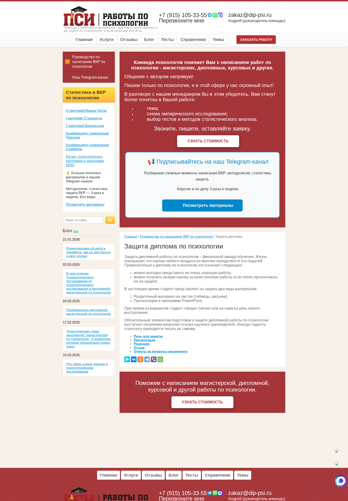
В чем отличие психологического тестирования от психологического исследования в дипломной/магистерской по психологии (88, 282)
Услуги (106, 39)
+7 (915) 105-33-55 (183, 15)
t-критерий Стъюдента (84, 118)
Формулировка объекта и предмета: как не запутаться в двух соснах (88, 252)
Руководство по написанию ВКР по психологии (176, 236)
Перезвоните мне (181, 20)
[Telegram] (147, 359)
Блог (149, 39)
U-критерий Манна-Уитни (86, 110)
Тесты (167, 39)
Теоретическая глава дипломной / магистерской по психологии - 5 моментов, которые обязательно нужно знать (88, 338)
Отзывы (129, 39)
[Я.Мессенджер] (127, 359)
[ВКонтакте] (134, 359)
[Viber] (153, 359)
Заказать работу (256, 39)
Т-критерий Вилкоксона (85, 126)
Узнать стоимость (208, 141)
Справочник (193, 39)
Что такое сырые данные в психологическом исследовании (87, 367)
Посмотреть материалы (85, 204)
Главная (84, 39)
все (76, 231)
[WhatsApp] (160, 359)
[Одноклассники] (140, 359)
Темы (218, 39)
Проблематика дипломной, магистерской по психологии (88, 312)
